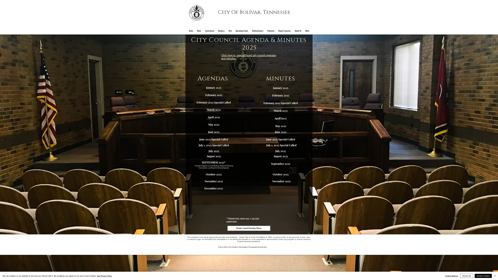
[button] (209, 31)
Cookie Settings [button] (451, 276)
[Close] (494, 276)
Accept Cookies (483, 276)
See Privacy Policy (104, 276)
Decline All (466, 276)
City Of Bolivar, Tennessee (254, 12)
